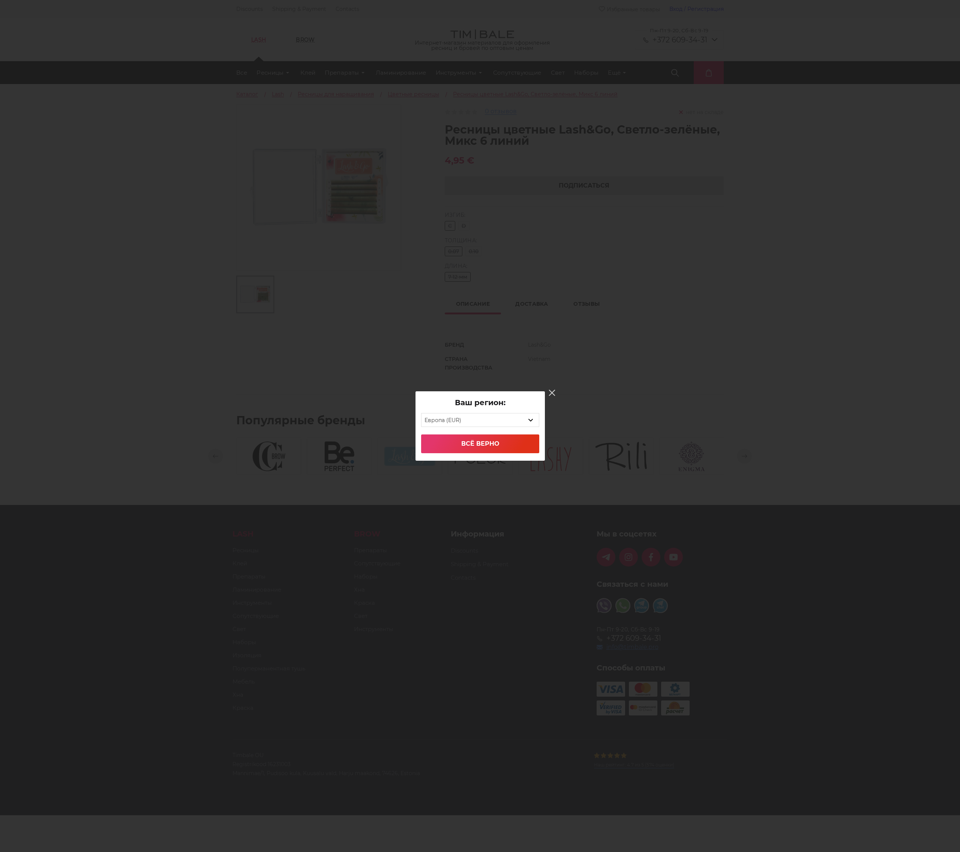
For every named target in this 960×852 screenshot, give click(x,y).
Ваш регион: (480, 402)
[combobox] (480, 420)
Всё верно (480, 443)
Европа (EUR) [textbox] (442, 420)
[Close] (552, 393)
